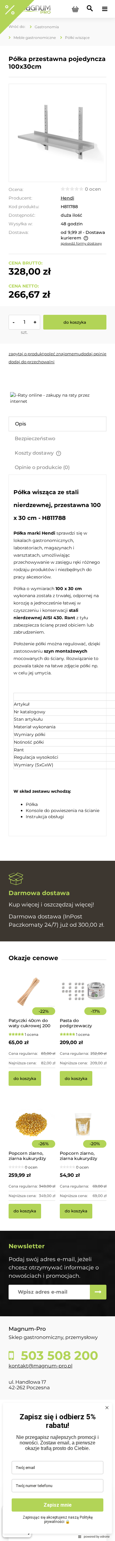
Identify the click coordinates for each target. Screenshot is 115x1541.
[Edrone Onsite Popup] (57, 770)
